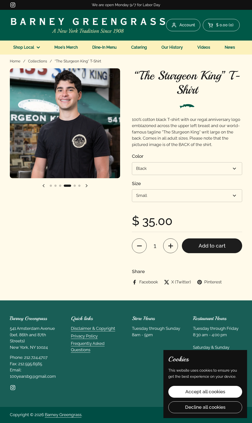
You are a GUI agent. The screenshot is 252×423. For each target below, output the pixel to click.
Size (136, 183)
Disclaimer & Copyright (93, 328)
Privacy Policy (84, 336)
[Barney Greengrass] (88, 25)
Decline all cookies (205, 407)
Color (137, 156)
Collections (37, 61)
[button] (221, 25)
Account (187, 25)
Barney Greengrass (63, 414)
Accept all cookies (205, 391)
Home (15, 61)
